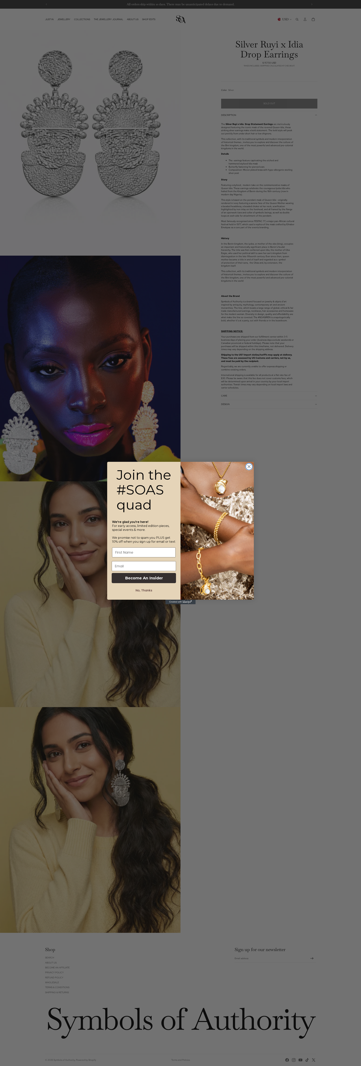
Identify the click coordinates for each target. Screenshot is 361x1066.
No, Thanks (144, 590)
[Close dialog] (249, 466)
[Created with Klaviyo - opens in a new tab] (180, 602)
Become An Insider (144, 578)
